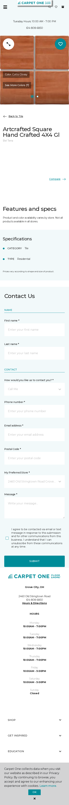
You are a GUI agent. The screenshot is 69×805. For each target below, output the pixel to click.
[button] (49, 7)
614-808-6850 (34, 28)
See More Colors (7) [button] (17, 85)
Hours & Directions (34, 603)
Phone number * (14, 402)
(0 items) (63, 7)
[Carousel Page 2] (37, 96)
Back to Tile (15, 116)
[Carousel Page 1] (32, 96)
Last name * (11, 344)
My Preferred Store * (17, 472)
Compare (55, 179)
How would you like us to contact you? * (28, 380)
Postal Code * (12, 449)
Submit (34, 561)
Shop (12, 720)
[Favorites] (56, 7)
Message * (10, 494)
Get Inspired (17, 735)
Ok (34, 792)
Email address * (13, 425)
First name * (11, 320)
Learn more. (48, 786)
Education (16, 751)
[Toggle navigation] (5, 7)
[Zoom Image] (8, 44)
